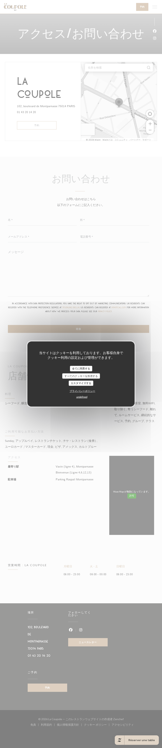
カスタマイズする (81, 383)
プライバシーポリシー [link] (82, 390)
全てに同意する (81, 368)
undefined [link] (81, 396)
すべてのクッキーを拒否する (81, 375)
